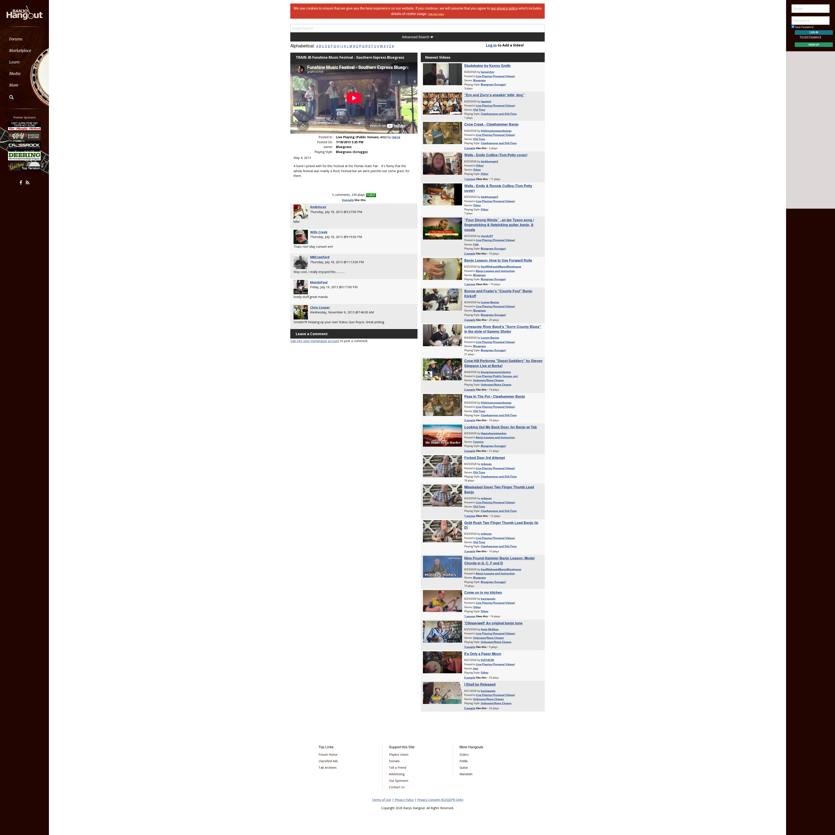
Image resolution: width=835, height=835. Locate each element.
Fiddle (463, 761)
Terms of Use (381, 800)
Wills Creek (318, 232)
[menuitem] (24, 39)
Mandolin (466, 774)
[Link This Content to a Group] (371, 195)
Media (14, 73)
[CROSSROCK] (24, 146)
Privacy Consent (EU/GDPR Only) (440, 800)
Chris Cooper (320, 307)
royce (396, 137)
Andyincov (318, 207)
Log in (491, 45)
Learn (14, 62)
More (13, 85)
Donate (394, 761)
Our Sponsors (398, 780)
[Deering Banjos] (24, 156)
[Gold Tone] (24, 166)
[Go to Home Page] (25, 12)
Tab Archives (328, 767)
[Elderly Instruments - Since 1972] (24, 136)
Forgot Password (810, 37)
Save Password (803, 27)
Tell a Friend (397, 767)
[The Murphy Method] (24, 126)
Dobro (464, 754)
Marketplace (20, 50)
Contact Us (397, 787)
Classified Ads (328, 761)
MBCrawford (319, 257)
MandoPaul (318, 282)
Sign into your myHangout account (314, 341)
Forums (16, 39)
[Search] (8, 97)
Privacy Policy (404, 800)
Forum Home (328, 754)
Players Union (398, 754)
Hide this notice (436, 14)
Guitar (463, 767)
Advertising (396, 774)
